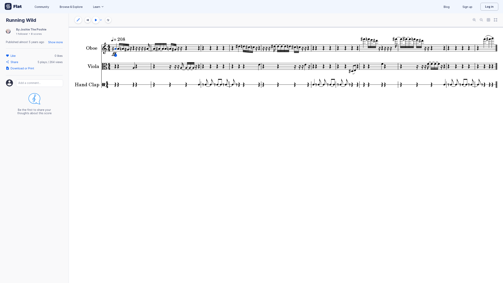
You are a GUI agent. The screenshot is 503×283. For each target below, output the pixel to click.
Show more (55, 42)
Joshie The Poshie (33, 29)
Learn (96, 6)
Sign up (467, 6)
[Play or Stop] (95, 20)
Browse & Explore (71, 6)
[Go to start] (88, 20)
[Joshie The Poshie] (8, 31)
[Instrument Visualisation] (108, 20)
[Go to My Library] (13, 6)
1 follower (22, 33)
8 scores (36, 33)
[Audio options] (100, 20)
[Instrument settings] (78, 20)
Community (42, 6)
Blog (447, 6)
